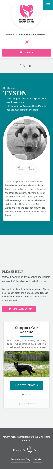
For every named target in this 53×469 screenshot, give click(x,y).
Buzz (36, 450)
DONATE (28, 52)
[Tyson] (26, 139)
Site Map (37, 459)
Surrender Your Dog (20, 459)
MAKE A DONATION (22, 309)
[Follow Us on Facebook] (27, 42)
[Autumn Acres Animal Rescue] (26, 14)
